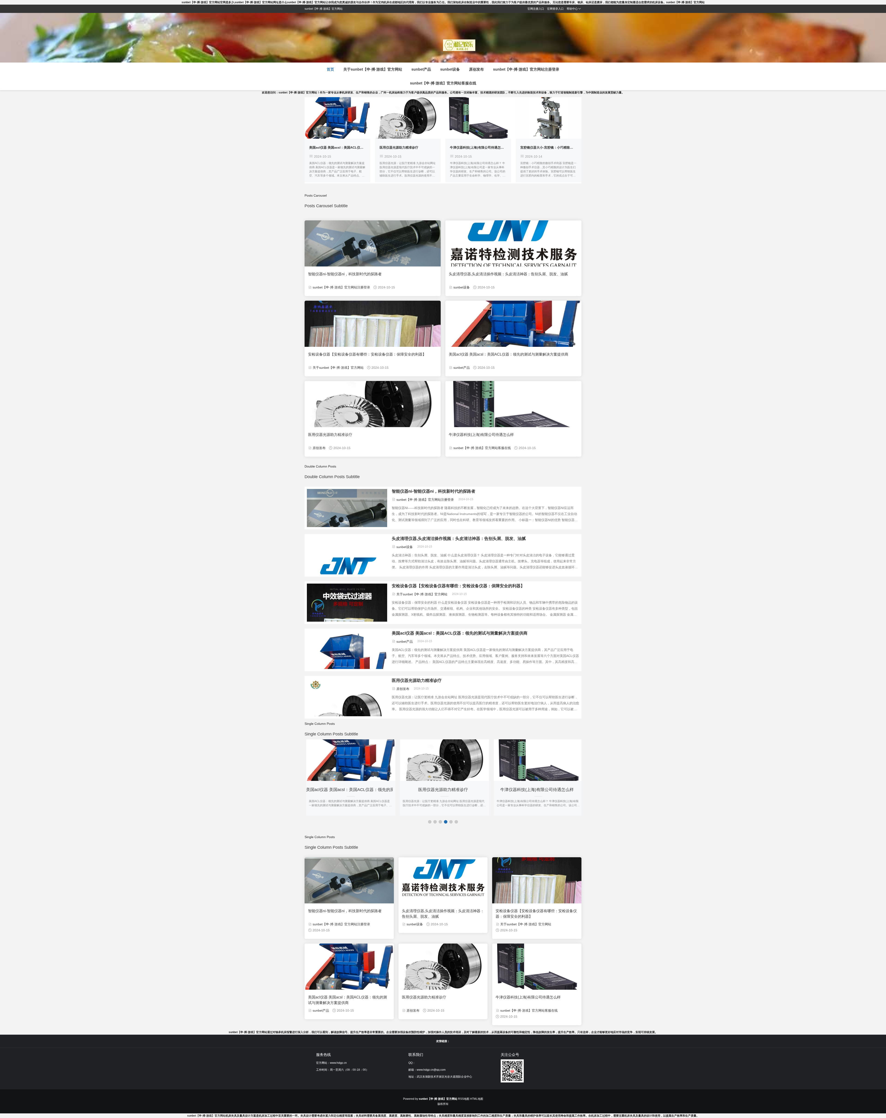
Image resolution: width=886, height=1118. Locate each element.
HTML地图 (476, 1098)
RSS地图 (463, 1098)
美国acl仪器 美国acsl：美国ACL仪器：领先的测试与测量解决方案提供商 (508, 354)
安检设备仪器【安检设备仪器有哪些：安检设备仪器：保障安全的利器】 (367, 354)
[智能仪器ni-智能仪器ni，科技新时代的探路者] (347, 519)
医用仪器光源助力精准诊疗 (328, 147)
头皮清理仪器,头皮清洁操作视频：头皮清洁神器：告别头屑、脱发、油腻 (508, 274)
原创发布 (476, 69)
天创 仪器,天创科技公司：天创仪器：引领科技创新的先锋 (561, 147)
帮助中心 (572, 8)
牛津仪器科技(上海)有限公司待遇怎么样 (408, 147)
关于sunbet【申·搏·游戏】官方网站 (372, 69)
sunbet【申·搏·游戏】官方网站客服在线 (443, 83)
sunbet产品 (421, 69)
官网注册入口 (535, 8)
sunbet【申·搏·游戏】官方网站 (206, 1115)
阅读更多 (337, 118)
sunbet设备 (450, 69)
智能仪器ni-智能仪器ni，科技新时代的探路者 (345, 274)
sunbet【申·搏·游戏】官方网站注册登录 (526, 69)
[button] (429, 822)
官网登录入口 (555, 8)
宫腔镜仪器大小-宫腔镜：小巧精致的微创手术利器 (486, 147)
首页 (330, 69)
